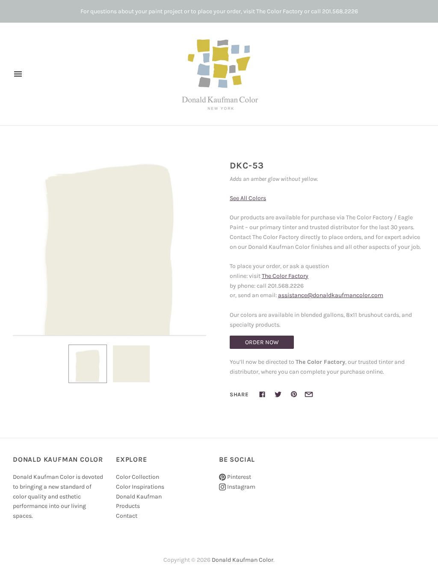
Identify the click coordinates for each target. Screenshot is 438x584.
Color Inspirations (140, 486)
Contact (126, 515)
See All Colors (248, 198)
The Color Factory (285, 276)
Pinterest (238, 477)
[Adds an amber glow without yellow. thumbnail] (87, 364)
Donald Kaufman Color (242, 559)
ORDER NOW (262, 342)
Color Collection (137, 477)
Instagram (240, 486)
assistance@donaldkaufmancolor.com (330, 295)
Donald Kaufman (139, 496)
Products (128, 506)
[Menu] (18, 74)
